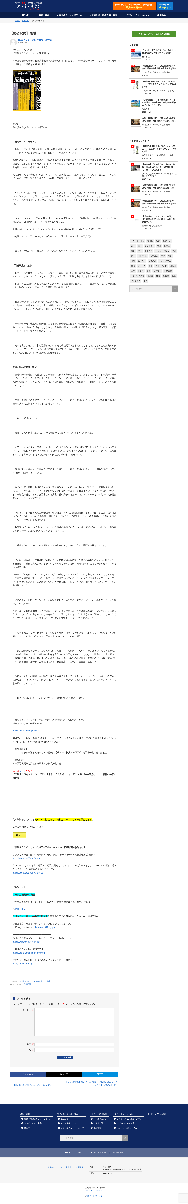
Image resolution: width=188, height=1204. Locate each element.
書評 (159, 246)
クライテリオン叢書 (33, 1123)
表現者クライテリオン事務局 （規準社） (35, 40)
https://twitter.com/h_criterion (26, 942)
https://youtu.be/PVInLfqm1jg (27, 858)
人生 (133, 271)
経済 (133, 246)
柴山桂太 (148, 251)
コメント (28, 1010)
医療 (174, 276)
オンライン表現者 (158, 1114)
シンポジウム (165, 261)
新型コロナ (149, 246)
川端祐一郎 (142, 256)
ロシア (141, 271)
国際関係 (168, 271)
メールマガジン (100, 1119)
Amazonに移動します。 (46, 927)
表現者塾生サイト (68, 1123)
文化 (150, 266)
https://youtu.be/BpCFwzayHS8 (28, 873)
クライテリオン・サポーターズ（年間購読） (134, 6)
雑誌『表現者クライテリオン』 (37, 1119)
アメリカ (141, 266)
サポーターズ (165, 6)
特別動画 (161, 15)
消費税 (166, 276)
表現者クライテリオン (94, 1196)
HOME (25, 15)
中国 (163, 256)
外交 (158, 276)
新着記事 (27, 984)
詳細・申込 (20, 909)
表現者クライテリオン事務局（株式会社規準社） (67, 1167)
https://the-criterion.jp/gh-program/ (29, 953)
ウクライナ (136, 281)
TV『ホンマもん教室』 (127, 1123)
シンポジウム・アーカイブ (72, 1128)
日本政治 (154, 256)
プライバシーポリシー (98, 1153)
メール (29, 1050)
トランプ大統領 (137, 276)
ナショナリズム (162, 251)
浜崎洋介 (167, 241)
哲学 (140, 251)
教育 (170, 256)
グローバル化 (161, 266)
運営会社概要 (117, 1153)
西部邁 (150, 276)
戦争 (140, 246)
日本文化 (157, 271)
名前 (30, 1044)
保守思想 (141, 261)
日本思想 (152, 261)
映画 (148, 271)
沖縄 (174, 251)
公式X (80, 1153)
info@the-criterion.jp (22, 964)
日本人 (167, 246)
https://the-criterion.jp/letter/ (26, 731)
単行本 (27, 1128)
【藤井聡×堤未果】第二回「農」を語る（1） (32, 1085)
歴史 (133, 251)
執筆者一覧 (98, 1123)
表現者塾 (65, 1119)
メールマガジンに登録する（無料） (155, 34)
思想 (133, 266)
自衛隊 (173, 266)
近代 (145, 281)
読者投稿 (97, 1128)
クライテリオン (137, 241)
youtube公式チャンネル (127, 1128)
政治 (158, 241)
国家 (133, 261)
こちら (22, 770)
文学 (133, 256)
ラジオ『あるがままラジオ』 (129, 1119)
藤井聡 (150, 241)
